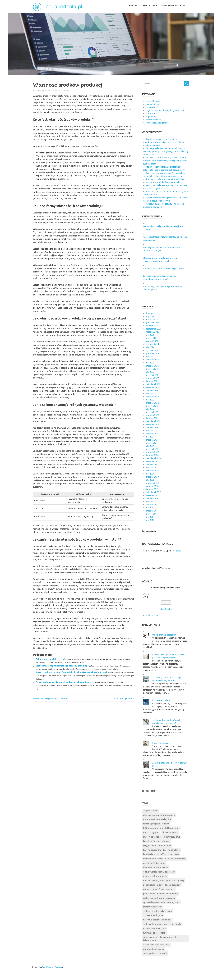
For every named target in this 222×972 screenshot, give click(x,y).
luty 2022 (150, 409)
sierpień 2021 (152, 427)
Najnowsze (151, 116)
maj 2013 (150, 520)
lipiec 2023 (151, 356)
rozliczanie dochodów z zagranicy (159, 898)
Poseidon (58, 967)
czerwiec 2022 (152, 396)
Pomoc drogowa (153, 119)
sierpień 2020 (152, 464)
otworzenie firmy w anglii (155, 876)
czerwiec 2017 (152, 504)
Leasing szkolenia (171, 850)
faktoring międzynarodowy (156, 824)
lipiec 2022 (151, 393)
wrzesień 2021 (152, 424)
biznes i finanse (153, 101)
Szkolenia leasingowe (153, 915)
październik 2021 (153, 421)
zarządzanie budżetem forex (156, 944)
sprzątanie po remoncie (154, 902)
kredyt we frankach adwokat (156, 841)
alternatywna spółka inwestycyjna (159, 815)
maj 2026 (150, 316)
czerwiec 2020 (152, 470)
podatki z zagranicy (175, 880)
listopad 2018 (152, 486)
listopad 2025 (152, 326)
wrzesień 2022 (152, 387)
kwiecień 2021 (152, 440)
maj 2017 (150, 507)
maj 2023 (150, 363)
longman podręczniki (153, 858)
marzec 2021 (152, 443)
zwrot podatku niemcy (153, 949)
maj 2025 (150, 335)
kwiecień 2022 (152, 403)
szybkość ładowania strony (156, 924)
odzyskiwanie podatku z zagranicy (159, 872)
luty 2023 (150, 372)
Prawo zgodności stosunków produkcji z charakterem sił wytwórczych (72, 672)
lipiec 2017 (151, 501)
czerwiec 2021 (152, 433)
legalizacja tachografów (154, 854)
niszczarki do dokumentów (155, 867)
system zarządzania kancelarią (157, 911)
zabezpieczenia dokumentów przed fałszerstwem (159, 938)
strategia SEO (173, 902)
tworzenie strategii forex (154, 933)
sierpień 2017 (152, 498)
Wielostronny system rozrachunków (51, 698)
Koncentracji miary (161, 700)
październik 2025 (153, 329)
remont (160, 893)
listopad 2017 (152, 489)
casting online (152, 104)
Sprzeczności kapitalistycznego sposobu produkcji (61, 665)
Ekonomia (65, 91)
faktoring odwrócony (153, 828)
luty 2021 (150, 446)
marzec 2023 (152, 369)
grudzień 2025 (152, 322)
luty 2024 (150, 347)
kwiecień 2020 (152, 477)
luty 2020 (150, 480)
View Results (166, 609)
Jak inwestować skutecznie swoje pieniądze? (163, 268)
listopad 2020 (152, 455)
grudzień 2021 (152, 415)
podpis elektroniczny (153, 885)
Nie (146, 597)
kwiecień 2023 (152, 366)
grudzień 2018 (152, 483)
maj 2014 (150, 517)
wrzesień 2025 (152, 332)
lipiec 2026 (151, 313)
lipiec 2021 (151, 430)
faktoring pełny (172, 828)
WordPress (46, 967)
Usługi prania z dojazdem (164, 635)
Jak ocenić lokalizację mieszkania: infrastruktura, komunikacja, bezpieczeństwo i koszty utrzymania (164, 142)
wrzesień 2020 (152, 461)
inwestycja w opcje (152, 837)
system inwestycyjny (152, 907)
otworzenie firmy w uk (153, 880)
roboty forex (172, 893)
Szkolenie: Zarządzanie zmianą (157, 920)
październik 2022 (153, 384)
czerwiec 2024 (152, 344)
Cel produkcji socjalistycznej (50, 659)
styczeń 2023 (152, 375)
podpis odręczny (173, 885)
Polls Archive (152, 615)
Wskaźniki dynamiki (123, 698)
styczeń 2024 (152, 350)
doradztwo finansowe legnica (157, 819)
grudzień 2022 (152, 378)
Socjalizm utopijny (160, 743)
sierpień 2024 (152, 341)
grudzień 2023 (152, 353)
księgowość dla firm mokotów (157, 845)
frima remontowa (170, 832)
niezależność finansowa (154, 863)
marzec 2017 (152, 514)
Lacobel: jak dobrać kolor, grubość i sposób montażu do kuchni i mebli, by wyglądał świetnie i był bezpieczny (165, 160)
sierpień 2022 (152, 390)
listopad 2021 (152, 418)
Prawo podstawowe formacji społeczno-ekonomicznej (63, 682)
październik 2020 (153, 458)
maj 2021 (150, 437)
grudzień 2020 (152, 452)
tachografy (176, 924)
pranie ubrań (149, 893)
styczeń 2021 (152, 449)
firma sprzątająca (151, 832)
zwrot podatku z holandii (155, 953)
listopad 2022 (152, 381)
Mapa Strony (150, 6)
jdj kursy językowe (171, 837)
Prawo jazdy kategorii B (157, 123)
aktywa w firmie (150, 810)
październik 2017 (153, 492)
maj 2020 (150, 474)
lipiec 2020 (151, 467)
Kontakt (134, 6)
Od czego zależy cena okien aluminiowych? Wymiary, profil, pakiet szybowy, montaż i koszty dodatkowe (165, 151)
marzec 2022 (152, 406)
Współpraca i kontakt (174, 6)
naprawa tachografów (175, 858)
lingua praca (173, 854)
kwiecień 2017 (152, 511)
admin (55, 91)
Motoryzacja (152, 113)
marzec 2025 (152, 338)
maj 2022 (150, 400)
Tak (147, 594)
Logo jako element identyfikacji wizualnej (165, 110)
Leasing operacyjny (152, 850)
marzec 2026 (152, 319)
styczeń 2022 (152, 412)
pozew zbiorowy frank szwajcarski (159, 889)
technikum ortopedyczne (154, 928)
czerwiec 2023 (152, 359)
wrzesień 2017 (152, 495)
